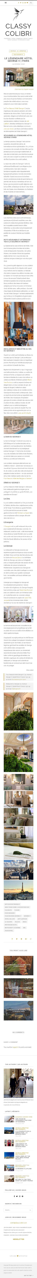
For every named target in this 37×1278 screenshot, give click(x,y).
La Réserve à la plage (23, 1168)
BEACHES (18, 1165)
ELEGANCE (18, 1117)
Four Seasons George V (13, 916)
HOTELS (13, 50)
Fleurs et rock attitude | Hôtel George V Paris (18, 965)
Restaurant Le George (12, 927)
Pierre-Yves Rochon (26, 590)
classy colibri (18, 29)
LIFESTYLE (23, 50)
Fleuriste (8, 910)
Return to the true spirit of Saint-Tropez (24, 1180)
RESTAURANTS (18, 54)
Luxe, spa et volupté (24, 413)
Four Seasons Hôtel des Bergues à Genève (17, 478)
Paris (24, 921)
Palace (17, 921)
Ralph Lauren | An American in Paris (18, 988)
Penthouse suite (11, 924)
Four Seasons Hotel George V (15, 108)
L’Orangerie (7, 526)
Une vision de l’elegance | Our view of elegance (23, 1120)
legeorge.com (16, 688)
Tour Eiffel (9, 930)
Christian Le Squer (23, 513)
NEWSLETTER (18, 1239)
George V (27, 916)
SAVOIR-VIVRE (27, 1117)
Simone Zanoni (17, 557)
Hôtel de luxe (10, 918)
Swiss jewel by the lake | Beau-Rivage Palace (22, 1158)
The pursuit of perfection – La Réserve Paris (21, 1145)
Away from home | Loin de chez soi (17, 907)
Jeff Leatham (22, 918)
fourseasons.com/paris (19, 679)
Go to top (28, 1275)
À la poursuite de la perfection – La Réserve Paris (18, 1010)
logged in (15, 1047)
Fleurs (17, 910)
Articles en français (12, 904)
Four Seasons (10, 913)
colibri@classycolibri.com (18, 1223)
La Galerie (8, 921)
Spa (24, 927)
